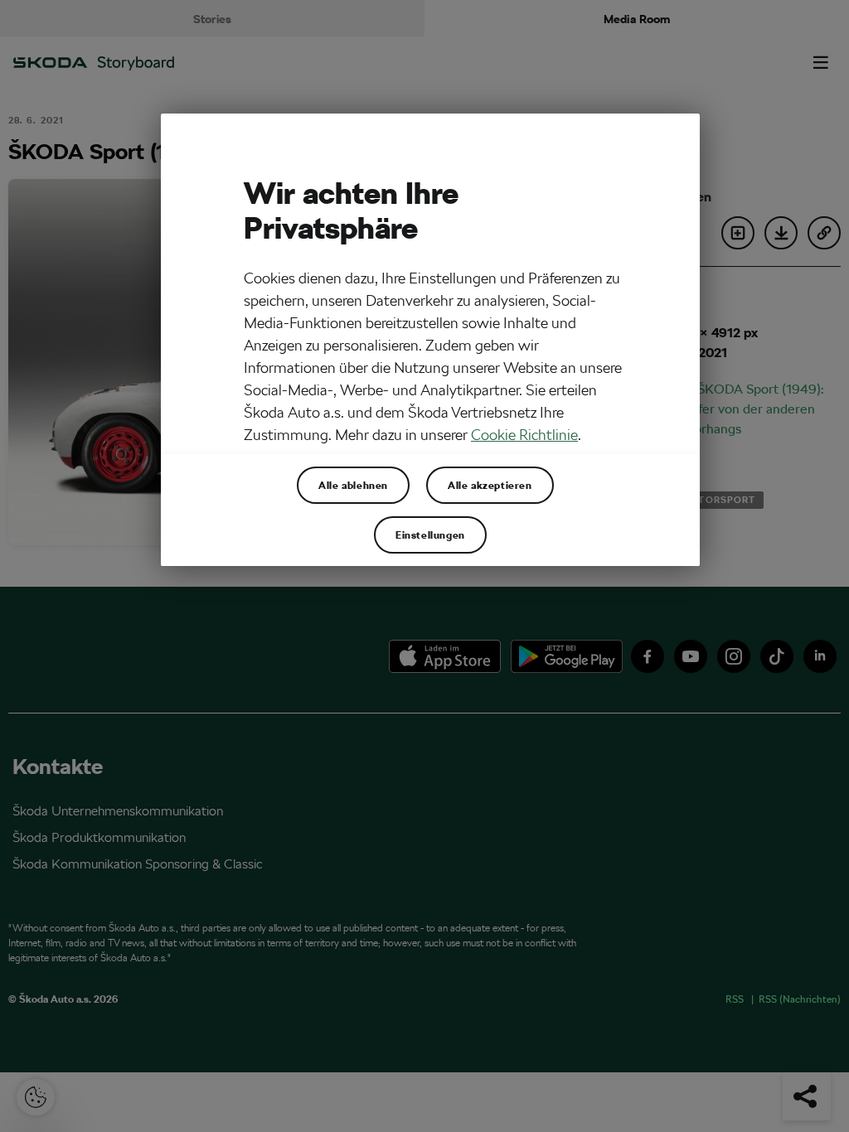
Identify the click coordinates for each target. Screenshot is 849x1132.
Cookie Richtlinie (524, 434)
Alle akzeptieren (490, 484)
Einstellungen (430, 534)
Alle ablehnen (353, 484)
